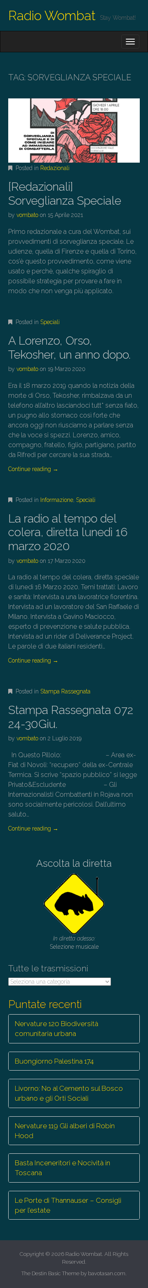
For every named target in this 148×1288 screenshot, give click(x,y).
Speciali (50, 322)
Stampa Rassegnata (65, 691)
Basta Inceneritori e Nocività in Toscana (62, 1168)
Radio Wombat (52, 15)
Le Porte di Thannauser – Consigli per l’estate (68, 1205)
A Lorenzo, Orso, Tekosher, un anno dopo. (69, 348)
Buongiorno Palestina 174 (54, 1061)
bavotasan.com (106, 1273)
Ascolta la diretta (74, 863)
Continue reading (33, 469)
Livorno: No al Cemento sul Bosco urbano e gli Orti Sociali (69, 1093)
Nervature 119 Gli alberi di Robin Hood (65, 1131)
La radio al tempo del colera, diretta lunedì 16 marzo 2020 (67, 532)
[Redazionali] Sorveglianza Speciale (64, 194)
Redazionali (54, 168)
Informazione (56, 500)
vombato (27, 215)
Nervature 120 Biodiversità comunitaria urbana (56, 1029)
